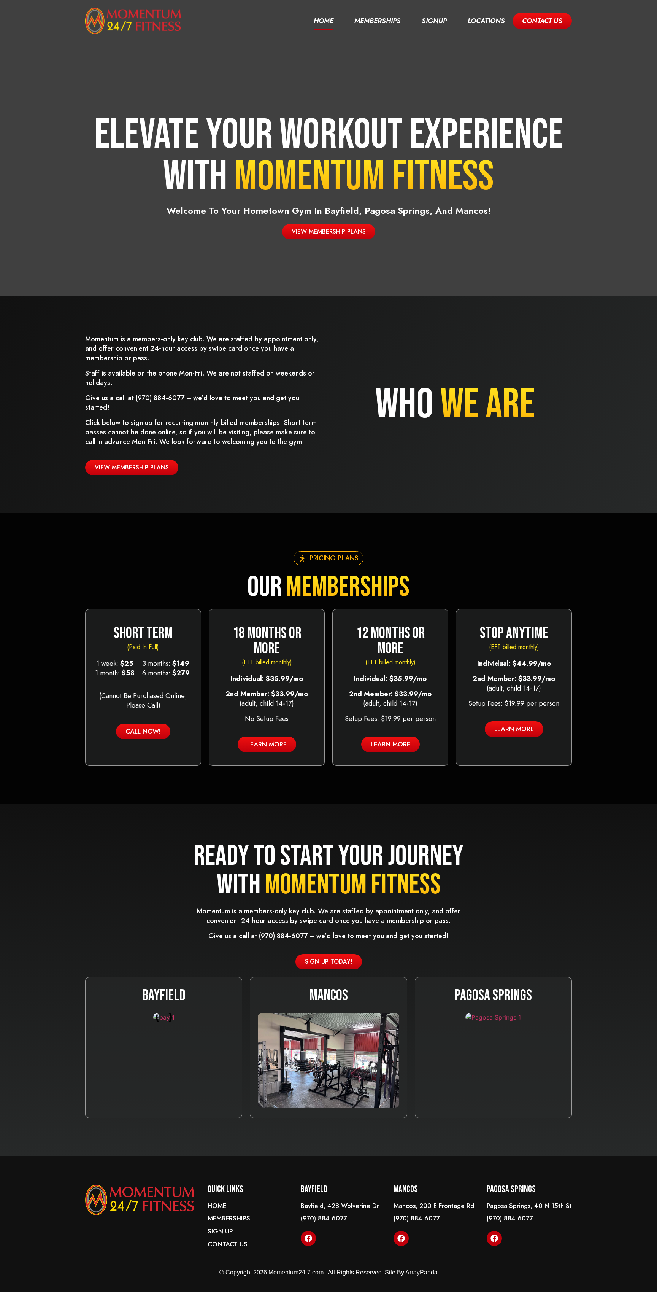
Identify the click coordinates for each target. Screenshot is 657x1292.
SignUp (434, 21)
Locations (486, 21)
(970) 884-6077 (160, 398)
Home (323, 21)
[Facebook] (308, 1238)
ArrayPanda (421, 1272)
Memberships (377, 21)
